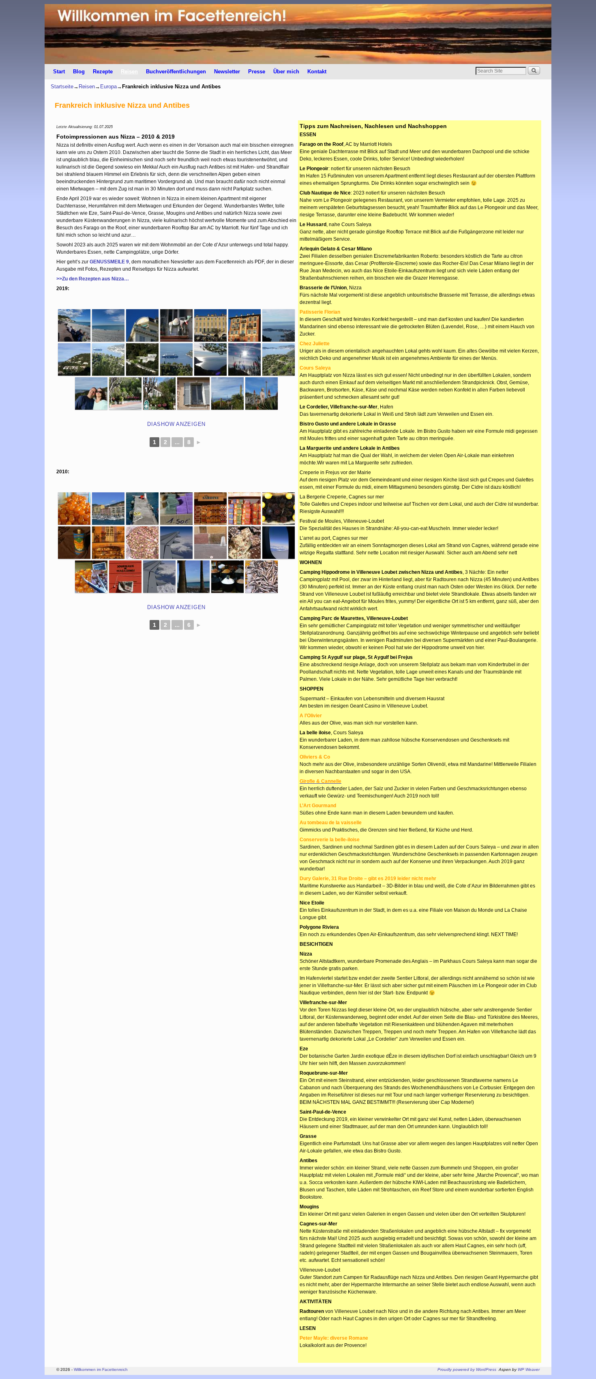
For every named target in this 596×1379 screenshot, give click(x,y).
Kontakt (316, 71)
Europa (108, 86)
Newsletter (227, 71)
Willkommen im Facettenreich (101, 1369)
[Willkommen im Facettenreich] (298, 34)
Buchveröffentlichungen (176, 71)
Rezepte (103, 71)
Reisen (129, 71)
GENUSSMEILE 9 (109, 262)
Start (59, 71)
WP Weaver (529, 1369)
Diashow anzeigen (176, 424)
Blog (79, 71)
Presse (256, 71)
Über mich (286, 71)
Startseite (62, 86)
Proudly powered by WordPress (466, 1369)
